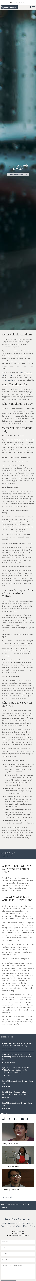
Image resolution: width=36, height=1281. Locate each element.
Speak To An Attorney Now (18, 174)
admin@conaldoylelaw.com (20, 1235)
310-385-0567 (20, 1231)
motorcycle (13, 375)
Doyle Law (17, 2)
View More (4, 1113)
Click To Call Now (10, 7)
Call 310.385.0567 (6, 856)
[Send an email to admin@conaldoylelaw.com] (29, 7)
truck (28, 372)
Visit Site (4, 1207)
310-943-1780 (19, 1233)
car (22, 372)
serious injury (9, 380)
